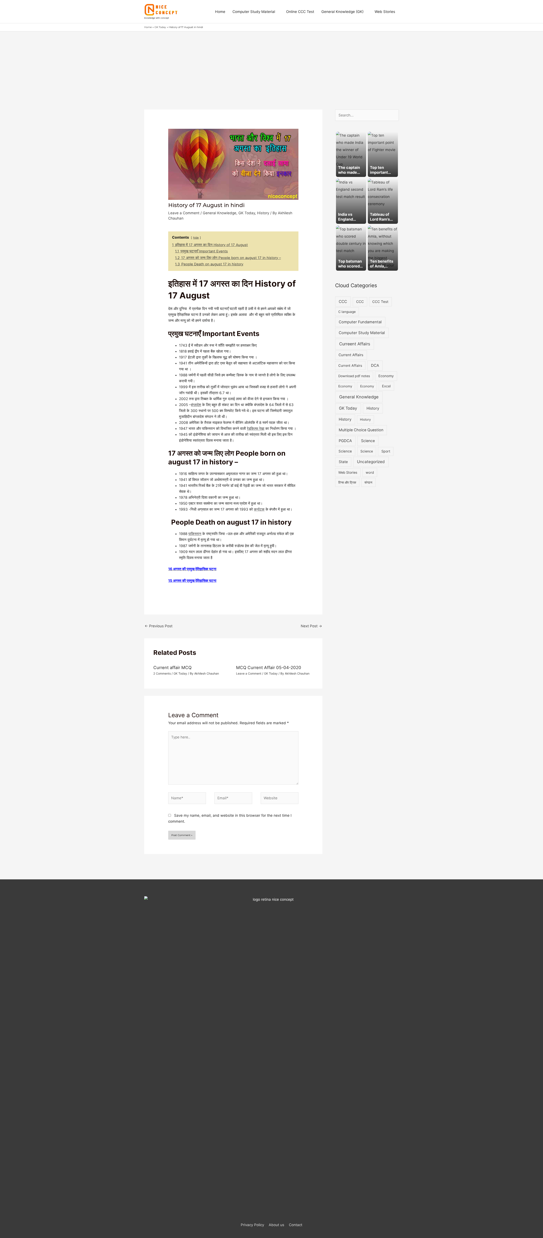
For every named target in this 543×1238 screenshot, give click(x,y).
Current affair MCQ (172, 667)
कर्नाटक (259, 509)
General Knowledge (219, 213)
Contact (295, 1225)
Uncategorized (371, 461)
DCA (375, 365)
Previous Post (158, 626)
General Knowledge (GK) (342, 12)
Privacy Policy (252, 1225)
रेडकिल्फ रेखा (255, 428)
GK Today (246, 213)
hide (196, 237)
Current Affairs (351, 355)
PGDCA (345, 440)
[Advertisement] (271, 63)
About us (276, 1225)
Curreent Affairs (354, 343)
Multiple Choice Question (361, 430)
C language (347, 312)
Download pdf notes (354, 376)
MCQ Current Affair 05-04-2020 (268, 667)
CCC (343, 301)
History (263, 213)
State (343, 461)
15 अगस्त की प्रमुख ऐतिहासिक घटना (192, 580)
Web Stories (385, 12)
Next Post (311, 626)
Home (220, 12)
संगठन (368, 482)
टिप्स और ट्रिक (347, 482)
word (370, 472)
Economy (386, 376)
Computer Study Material (253, 12)
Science (368, 440)
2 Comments (162, 673)
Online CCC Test (300, 12)
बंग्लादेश (196, 405)
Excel (386, 386)
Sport (385, 451)
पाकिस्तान (194, 534)
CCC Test (380, 302)
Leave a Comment (183, 213)
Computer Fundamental (360, 322)
